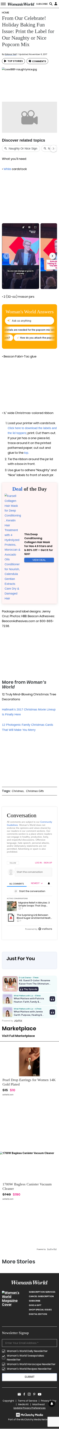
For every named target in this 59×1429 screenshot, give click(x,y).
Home (5, 12)
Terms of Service (27, 1400)
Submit (30, 1376)
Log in (38, 863)
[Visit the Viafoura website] (45, 928)
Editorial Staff (11, 54)
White (7, 169)
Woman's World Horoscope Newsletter (31, 1364)
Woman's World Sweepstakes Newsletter (25, 1357)
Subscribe (34, 1300)
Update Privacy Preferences (29, 1408)
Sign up (48, 863)
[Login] (56, 3)
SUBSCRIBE (42, 4)
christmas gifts (35, 791)
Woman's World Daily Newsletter (27, 1351)
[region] (29, 896)
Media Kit (23, 1404)
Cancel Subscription (41, 1296)
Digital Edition (38, 1314)
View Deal (39, 560)
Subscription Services (42, 1291)
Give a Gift (35, 1305)
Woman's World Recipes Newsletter (29, 1369)
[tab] (17, 883)
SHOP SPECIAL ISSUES (40, 1309)
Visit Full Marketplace (18, 1036)
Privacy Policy (48, 1400)
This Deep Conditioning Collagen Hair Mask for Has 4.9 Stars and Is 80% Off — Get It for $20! (38, 544)
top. (26, 452)
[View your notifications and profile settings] (49, 883)
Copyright (8, 1400)
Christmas (18, 791)
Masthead (38, 1404)
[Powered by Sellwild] (52, 1249)
